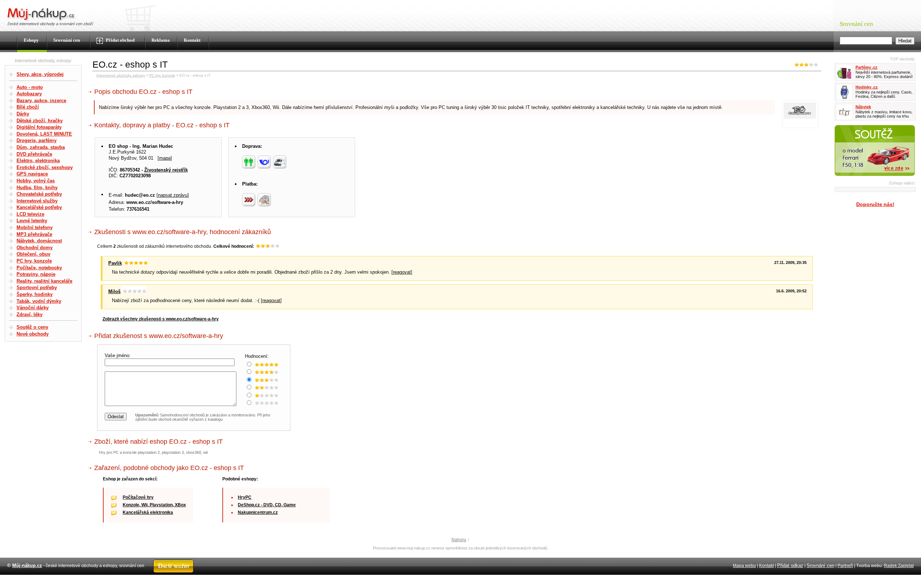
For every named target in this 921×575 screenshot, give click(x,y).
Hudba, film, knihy (37, 187)
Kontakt (192, 40)
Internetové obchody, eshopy (120, 75)
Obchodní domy (35, 247)
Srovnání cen (66, 40)
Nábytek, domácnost (39, 240)
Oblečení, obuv (33, 254)
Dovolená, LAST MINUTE (44, 134)
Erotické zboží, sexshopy (45, 167)
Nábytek (863, 107)
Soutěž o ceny (32, 327)
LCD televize (30, 214)
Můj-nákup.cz (27, 565)
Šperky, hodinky (35, 294)
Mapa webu (744, 565)
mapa (165, 158)
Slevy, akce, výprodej (40, 74)
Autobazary (29, 93)
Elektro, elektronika (38, 160)
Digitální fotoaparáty (39, 127)
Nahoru (459, 539)
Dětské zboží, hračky (40, 120)
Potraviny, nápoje (36, 274)
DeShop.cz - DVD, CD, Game (267, 504)
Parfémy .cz (866, 67)
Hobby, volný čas (36, 180)
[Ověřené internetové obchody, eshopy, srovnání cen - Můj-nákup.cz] (41, 20)
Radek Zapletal (899, 565)
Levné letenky (32, 220)
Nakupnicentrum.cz (258, 512)
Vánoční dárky (33, 307)
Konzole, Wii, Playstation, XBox (154, 504)
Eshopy (31, 40)
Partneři (845, 565)
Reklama (160, 40)
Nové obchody (33, 334)
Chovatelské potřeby (39, 194)
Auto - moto (30, 87)
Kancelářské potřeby (39, 207)
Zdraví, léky (29, 314)
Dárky (23, 114)
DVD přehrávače (34, 154)
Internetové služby (37, 201)
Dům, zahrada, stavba (41, 147)
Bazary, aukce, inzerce (41, 100)
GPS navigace (32, 174)
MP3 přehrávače (34, 234)
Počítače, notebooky (39, 267)
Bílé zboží (28, 107)
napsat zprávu (172, 195)
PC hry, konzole (34, 261)
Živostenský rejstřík (166, 170)
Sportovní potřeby (37, 287)
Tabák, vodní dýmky (39, 301)
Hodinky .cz (867, 87)
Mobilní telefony (35, 227)
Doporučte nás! (875, 204)
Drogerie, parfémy (36, 140)
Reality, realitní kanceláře (44, 281)
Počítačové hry (138, 497)
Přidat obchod (120, 40)
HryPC (244, 497)
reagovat (402, 272)
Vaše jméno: (118, 355)
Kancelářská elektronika (148, 512)
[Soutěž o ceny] (875, 177)
